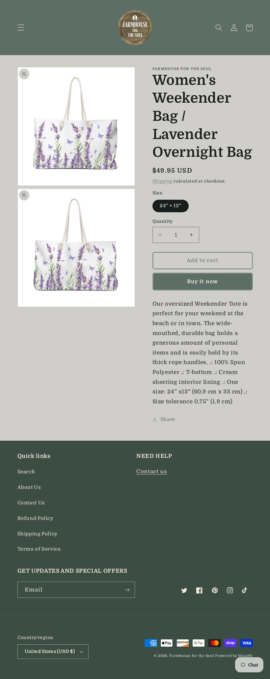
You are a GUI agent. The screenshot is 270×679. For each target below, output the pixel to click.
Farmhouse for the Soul (191, 656)
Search (26, 472)
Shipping (162, 181)
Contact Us (31, 503)
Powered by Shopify (234, 656)
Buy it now (202, 282)
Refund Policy (35, 518)
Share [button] (167, 419)
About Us (29, 487)
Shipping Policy (37, 534)
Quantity (162, 221)
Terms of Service (39, 549)
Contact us (151, 471)
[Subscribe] (127, 590)
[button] (20, 27)
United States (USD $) (50, 651)
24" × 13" (170, 206)
